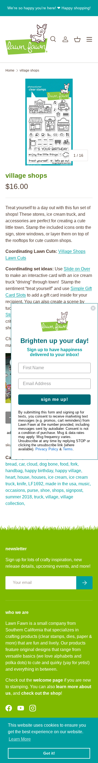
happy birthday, (39, 470)
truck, (39, 497)
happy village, (68, 470)
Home (9, 70)
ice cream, (58, 477)
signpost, (74, 490)
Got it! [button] (49, 753)
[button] (77, 39)
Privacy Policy (46, 449)
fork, (75, 464)
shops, (58, 490)
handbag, (14, 470)
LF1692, (36, 483)
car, (22, 464)
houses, (39, 477)
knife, (22, 483)
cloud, (32, 464)
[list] (49, 122)
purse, (33, 490)
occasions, (15, 490)
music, (84, 483)
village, (52, 497)
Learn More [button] (20, 739)
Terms (68, 449)
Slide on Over (77, 269)
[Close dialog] (93, 308)
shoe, (45, 490)
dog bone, (49, 464)
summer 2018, (19, 497)
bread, (11, 464)
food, (64, 464)
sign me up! (54, 399)
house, (23, 477)
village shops (29, 70)
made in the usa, (61, 483)
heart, (10, 477)
